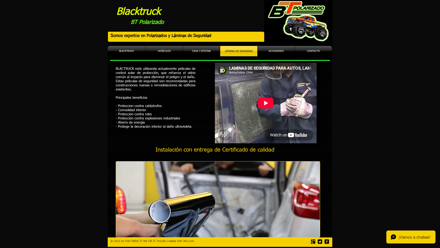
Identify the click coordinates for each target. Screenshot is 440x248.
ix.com (190, 241)
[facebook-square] (326, 241)
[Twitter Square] (320, 241)
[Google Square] (313, 241)
